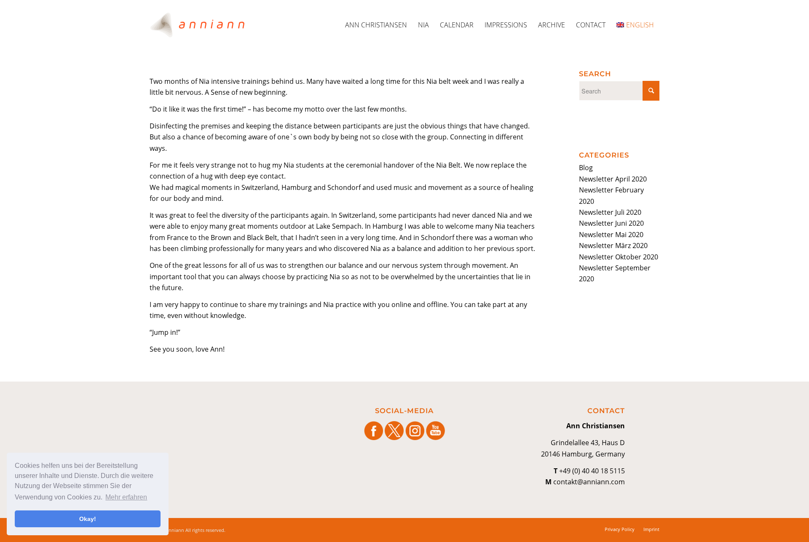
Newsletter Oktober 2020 (618, 257)
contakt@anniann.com (589, 481)
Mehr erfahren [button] (126, 497)
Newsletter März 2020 (613, 245)
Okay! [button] (87, 518)
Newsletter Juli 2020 (610, 212)
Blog (586, 167)
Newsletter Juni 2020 (611, 223)
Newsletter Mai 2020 (611, 234)
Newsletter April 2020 (613, 179)
